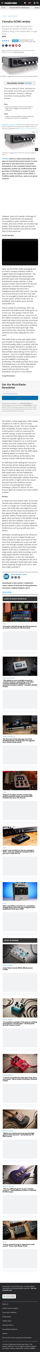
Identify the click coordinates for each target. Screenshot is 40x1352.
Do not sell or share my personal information (17, 1338)
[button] (2, 3)
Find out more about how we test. (28, 128)
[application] (20, 251)
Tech (4, 16)
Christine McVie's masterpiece (19, 7)
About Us (5, 1304)
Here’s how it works (18, 52)
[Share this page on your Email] (19, 45)
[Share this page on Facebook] (3, 45)
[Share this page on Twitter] (6, 45)
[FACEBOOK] (12, 577)
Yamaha (5, 158)
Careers (4, 1333)
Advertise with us (8, 1325)
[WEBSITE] (16, 577)
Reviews (15, 41)
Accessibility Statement (9, 1329)
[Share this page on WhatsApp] (10, 45)
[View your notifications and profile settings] (25, 3)
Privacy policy (6, 1317)
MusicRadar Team (27, 40)
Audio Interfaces (13, 16)
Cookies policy (6, 1321)
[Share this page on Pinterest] (13, 45)
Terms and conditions (9, 1312)
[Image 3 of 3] (34, 141)
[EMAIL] (19, 577)
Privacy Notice (27, 405)
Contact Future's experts (10, 1308)
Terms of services (25, 403)
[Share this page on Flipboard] (16, 45)
